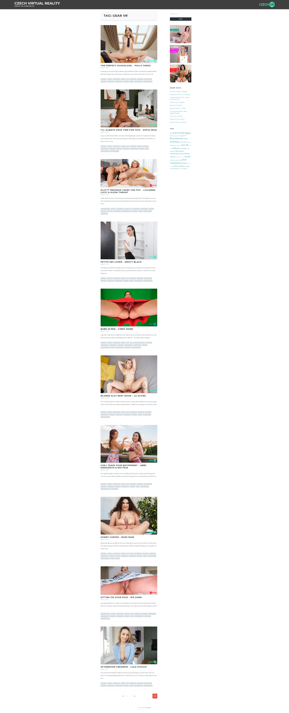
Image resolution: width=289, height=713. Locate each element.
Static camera (178, 166)
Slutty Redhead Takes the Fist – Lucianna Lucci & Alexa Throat (128, 191)
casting (185, 138)
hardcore (176, 148)
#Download (147, 79)
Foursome (179, 145)
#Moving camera (126, 211)
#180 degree (116, 79)
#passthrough (105, 347)
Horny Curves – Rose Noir (117, 537)
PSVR (184, 160)
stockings (187, 166)
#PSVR (131, 81)
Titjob (180, 169)
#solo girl (128, 347)
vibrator (185, 169)
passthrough (176, 160)
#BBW (131, 553)
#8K (128, 79)
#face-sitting (104, 616)
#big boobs (133, 412)
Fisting (186, 142)
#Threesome (114, 489)
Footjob (175, 145)
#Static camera (148, 81)
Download (174, 142)
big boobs (183, 136)
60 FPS (178, 133)
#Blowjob (140, 79)
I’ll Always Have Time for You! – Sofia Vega (129, 130)
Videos (109, 79)
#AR (131, 342)
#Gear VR (103, 81)
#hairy (118, 556)
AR (172, 136)
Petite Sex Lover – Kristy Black (121, 262)
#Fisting (151, 208)
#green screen (128, 345)
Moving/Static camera (177, 153)
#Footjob (112, 148)
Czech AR (103, 342)
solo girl (184, 163)
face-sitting (182, 142)
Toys (182, 169)
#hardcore (110, 81)
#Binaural (133, 79)
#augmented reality (139, 342)
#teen (112, 558)
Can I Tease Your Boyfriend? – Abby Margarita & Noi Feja (124, 466)
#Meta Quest (118, 81)
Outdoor (171, 160)
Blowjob (180, 138)
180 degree (186, 133)
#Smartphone (138, 81)
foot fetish (172, 145)
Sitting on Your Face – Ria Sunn (121, 597)
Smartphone (175, 163)
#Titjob (117, 558)
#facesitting (113, 345)
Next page (154, 696)
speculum (188, 163)
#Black (139, 146)
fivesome (189, 142)
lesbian (184, 148)
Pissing (180, 160)
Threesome (175, 168)
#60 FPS (123, 79)
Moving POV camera (178, 157)
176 (134, 696)
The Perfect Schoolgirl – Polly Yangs (126, 65)
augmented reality (177, 136)
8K (174, 133)
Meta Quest (180, 151)
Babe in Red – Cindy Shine (117, 329)
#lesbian (109, 211)
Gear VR (184, 145)
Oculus (188, 156)
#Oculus (126, 81)
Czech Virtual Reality (146, 708)
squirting (171, 166)
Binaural (173, 138)
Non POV (183, 157)
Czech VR (103, 79)
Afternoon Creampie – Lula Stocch (124, 667)
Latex (181, 149)
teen (171, 169)
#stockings (104, 213)
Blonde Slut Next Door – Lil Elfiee (123, 396)
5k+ (171, 133)
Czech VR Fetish (105, 208)
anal (171, 136)
